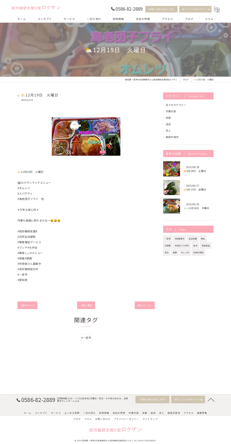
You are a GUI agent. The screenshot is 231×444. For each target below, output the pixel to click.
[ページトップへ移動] (211, 399)
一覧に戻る (86, 305)
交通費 (168, 245)
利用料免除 (198, 252)
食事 (175, 252)
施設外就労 (172, 137)
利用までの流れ (182, 245)
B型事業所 (179, 238)
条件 (195, 245)
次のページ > (144, 305)
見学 (167, 252)
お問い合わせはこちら (161, 9)
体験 (168, 117)
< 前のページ (27, 305)
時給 (203, 238)
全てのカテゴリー (176, 105)
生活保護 (193, 238)
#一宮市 (86, 338)
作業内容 (171, 111)
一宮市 (168, 238)
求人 (168, 130)
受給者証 (206, 245)
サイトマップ (150, 419)
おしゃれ (185, 252)
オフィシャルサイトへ (194, 9)
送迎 (168, 124)
